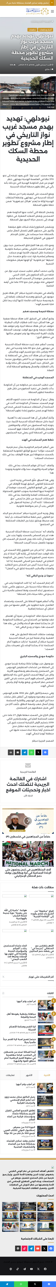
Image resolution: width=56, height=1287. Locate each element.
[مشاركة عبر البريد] (18, 752)
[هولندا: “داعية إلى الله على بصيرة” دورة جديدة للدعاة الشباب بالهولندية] (14, 901)
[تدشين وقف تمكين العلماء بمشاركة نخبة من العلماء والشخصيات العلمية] (45, 1144)
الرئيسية (47, 21)
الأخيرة (47, 1075)
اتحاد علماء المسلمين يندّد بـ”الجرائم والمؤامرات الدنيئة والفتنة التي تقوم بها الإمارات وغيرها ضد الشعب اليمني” (15, 952)
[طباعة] (11, 752)
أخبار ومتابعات (37, 21)
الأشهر (29, 1075)
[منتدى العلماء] (37, 11)
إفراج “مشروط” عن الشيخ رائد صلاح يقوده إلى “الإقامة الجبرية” (42, 914)
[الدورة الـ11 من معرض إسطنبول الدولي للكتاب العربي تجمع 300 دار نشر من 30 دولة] (45, 1131)
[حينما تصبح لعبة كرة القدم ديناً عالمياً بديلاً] (46, 1043)
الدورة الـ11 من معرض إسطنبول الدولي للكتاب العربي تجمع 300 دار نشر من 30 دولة (19, 1130)
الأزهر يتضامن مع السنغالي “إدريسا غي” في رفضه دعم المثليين (41, 948)
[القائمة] (52, 12)
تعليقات (10, 1075)
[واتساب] (31, 752)
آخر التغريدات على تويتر (41, 976)
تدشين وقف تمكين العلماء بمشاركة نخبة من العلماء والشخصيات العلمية (21, 1144)
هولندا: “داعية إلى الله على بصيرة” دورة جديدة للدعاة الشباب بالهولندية (15, 914)
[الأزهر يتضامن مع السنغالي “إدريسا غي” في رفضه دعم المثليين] (41, 936)
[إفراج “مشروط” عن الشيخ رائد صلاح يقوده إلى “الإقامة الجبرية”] (41, 901)
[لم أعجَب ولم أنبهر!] (46, 1005)
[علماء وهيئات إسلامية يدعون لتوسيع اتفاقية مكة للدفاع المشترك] (10, 1216)
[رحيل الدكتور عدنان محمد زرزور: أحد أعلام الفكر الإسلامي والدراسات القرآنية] (45, 1101)
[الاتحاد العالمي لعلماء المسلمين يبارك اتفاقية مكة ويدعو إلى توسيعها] (45, 1227)
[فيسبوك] (45, 752)
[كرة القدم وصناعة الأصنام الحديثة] (46, 1030)
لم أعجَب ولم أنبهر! (26, 1001)
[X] (38, 752)
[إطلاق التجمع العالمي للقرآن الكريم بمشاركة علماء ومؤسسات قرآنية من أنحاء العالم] (45, 1114)
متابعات (32, 30)
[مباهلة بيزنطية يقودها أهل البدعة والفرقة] (46, 1018)
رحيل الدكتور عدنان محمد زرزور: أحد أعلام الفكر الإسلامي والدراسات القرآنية (19, 1100)
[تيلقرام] (24, 752)
